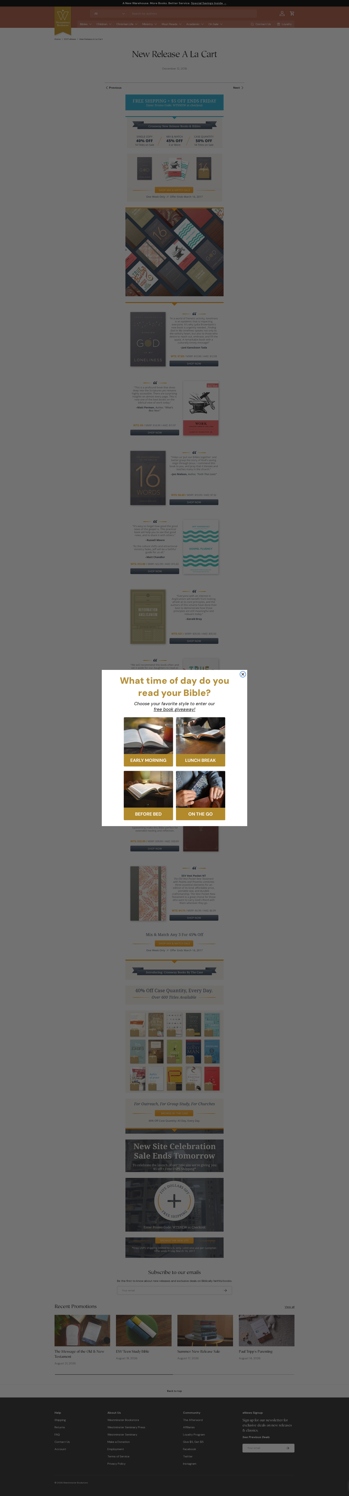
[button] (148, 742)
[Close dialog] (243, 674)
